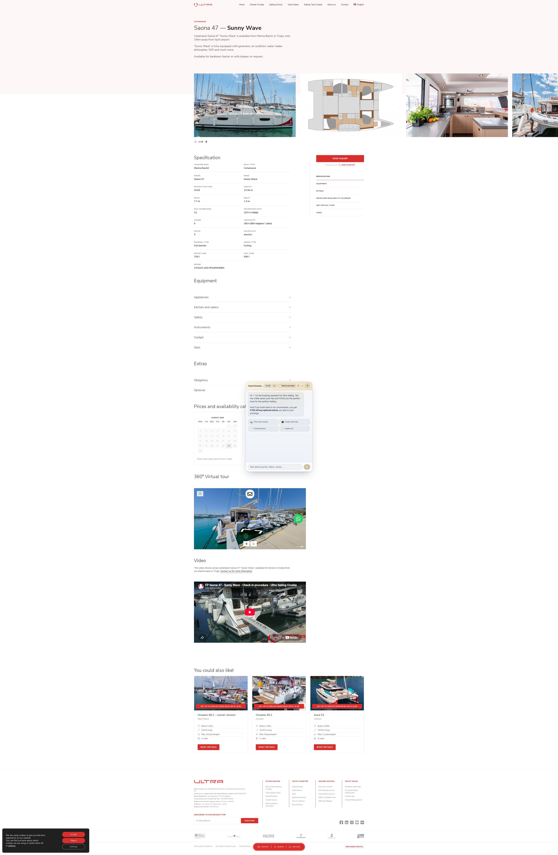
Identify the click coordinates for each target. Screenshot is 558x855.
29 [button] (229, 446)
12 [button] (212, 436)
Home (242, 4)
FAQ (294, 794)
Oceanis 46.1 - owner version (217, 715)
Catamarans (297, 790)
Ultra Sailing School (327, 794)
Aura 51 (319, 715)
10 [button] (200, 436)
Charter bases (271, 800)
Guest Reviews (272, 796)
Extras (319, 191)
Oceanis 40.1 (264, 715)
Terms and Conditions (203, 846)
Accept (73, 834)
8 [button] (228, 431)
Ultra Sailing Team (273, 793)
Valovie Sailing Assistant (272, 804)
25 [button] (206, 446)
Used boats (350, 796)
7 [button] (223, 431)
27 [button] (218, 446)
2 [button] (234, 426)
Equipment (321, 183)
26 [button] (212, 446)
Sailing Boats (297, 786)
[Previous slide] (195, 141)
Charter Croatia (257, 4)
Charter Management (353, 800)
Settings (73, 846)
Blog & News (297, 804)
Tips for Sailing (298, 801)
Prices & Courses (325, 786)
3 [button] (200, 431)
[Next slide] (206, 141)
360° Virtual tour (325, 205)
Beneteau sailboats (353, 786)
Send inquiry (340, 158)
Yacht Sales (293, 4)
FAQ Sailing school (327, 790)
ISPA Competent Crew (327, 797)
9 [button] (234, 431)
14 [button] (223, 436)
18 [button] (206, 441)
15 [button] (229, 436)
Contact (344, 4)
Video (319, 212)
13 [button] (218, 436)
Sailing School (275, 4)
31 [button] (200, 451)
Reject (74, 840)
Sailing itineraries (299, 797)
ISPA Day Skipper (325, 801)
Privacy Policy (244, 846)
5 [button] (211, 431)
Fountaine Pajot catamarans (351, 791)
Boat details (209, 747)
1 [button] (228, 426)
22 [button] (229, 441)
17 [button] (200, 441)
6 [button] (217, 431)
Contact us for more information (236, 571)
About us (331, 4)
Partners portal (354, 847)
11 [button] (206, 436)
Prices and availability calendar (333, 198)
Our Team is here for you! (226, 846)
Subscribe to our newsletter (210, 815)
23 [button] (235, 441)
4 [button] (206, 431)
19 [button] (212, 441)
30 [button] (235, 446)
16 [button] (235, 436)
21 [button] (223, 441)
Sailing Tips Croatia (313, 4)
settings (12, 846)
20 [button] (218, 441)
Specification (323, 176)
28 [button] (223, 446)
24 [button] (200, 446)
